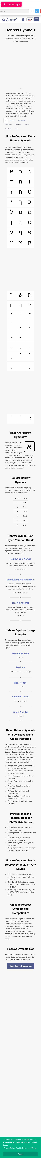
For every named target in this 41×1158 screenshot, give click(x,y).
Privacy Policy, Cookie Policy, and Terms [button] (20, 1148)
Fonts (16, 128)
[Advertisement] (20, 65)
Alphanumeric (22, 120)
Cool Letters (8, 124)
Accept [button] (20, 1154)
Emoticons (18, 124)
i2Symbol (9, 19)
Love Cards (8, 128)
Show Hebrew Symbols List (21, 966)
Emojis (27, 124)
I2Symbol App (13, 4)
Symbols (12, 120)
